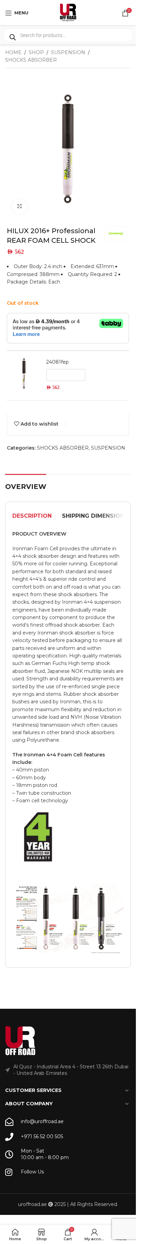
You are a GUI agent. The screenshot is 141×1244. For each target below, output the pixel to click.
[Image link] (20, 1041)
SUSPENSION (68, 52)
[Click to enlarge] (19, 206)
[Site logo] (68, 12)
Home (13, 52)
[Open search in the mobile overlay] (68, 35)
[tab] (32, 516)
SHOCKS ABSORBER (31, 60)
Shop (36, 52)
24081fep (57, 362)
